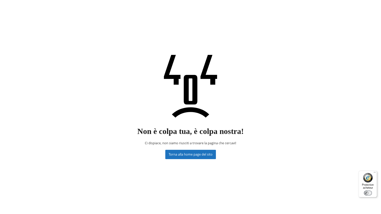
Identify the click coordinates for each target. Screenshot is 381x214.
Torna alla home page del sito (191, 154)
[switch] (368, 193)
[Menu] (374, 173)
